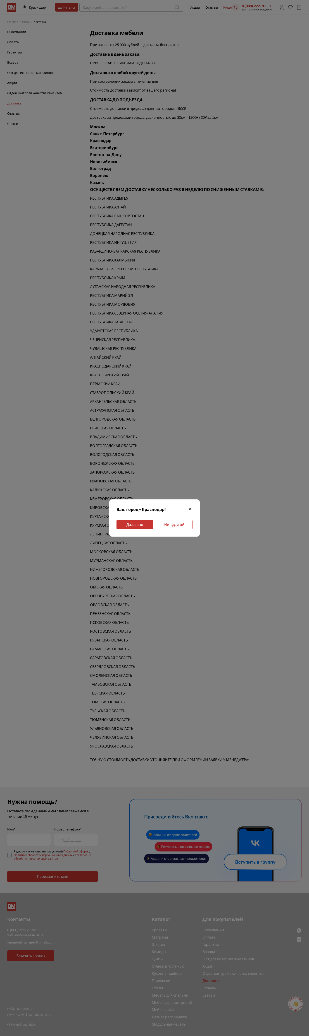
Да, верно (134, 524)
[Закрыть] (190, 509)
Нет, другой (174, 524)
